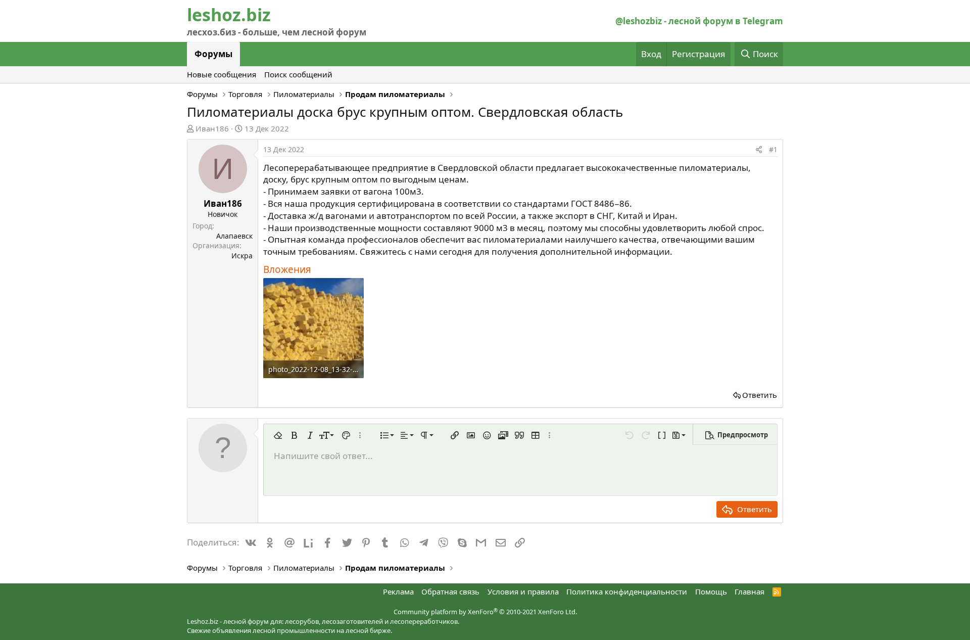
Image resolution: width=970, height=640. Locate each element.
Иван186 (212, 128)
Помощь (711, 591)
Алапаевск (234, 236)
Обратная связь (450, 591)
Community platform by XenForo (485, 611)
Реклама (398, 591)
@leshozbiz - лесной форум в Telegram (699, 21)
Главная (749, 591)
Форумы (213, 54)
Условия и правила (523, 591)
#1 (773, 149)
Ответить (759, 395)
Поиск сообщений (298, 74)
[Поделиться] (758, 149)
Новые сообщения (221, 74)
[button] (277, 435)
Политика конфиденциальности (626, 591)
